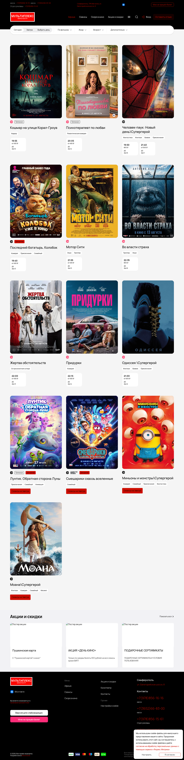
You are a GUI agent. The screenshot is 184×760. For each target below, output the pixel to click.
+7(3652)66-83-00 (44, 3)
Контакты (105, 693)
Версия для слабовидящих (29, 712)
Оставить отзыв (163, 16)
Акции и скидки (108, 681)
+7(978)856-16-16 (23, 3)
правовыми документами (19, 702)
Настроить (146, 754)
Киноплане (26, 755)
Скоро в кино (71, 698)
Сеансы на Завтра (20, 491)
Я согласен (170, 754)
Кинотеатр (106, 687)
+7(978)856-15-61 (31, 6)
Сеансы (68, 692)
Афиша (68, 685)
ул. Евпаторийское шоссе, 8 (151, 684)
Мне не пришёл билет (162, 4)
